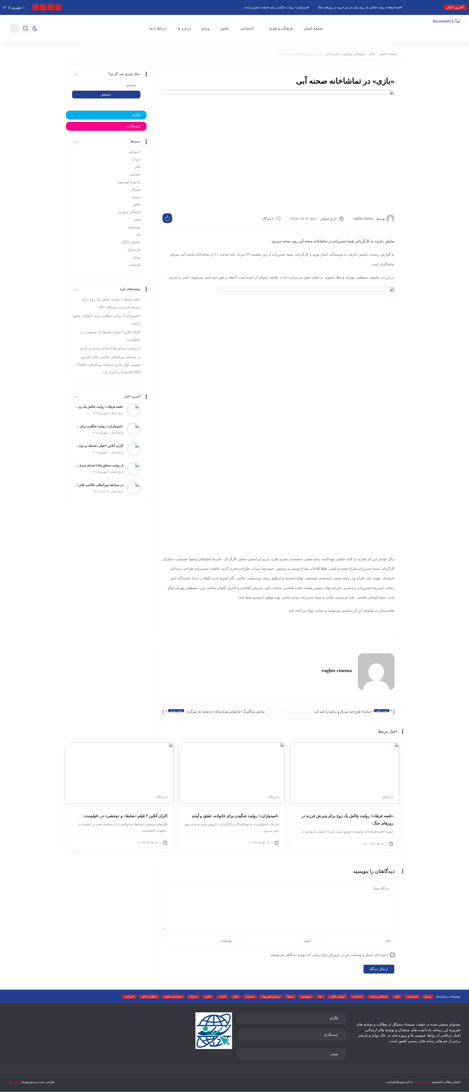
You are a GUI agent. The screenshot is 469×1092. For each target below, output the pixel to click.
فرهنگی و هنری (281, 28)
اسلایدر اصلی (149, 996)
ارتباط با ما (157, 28)
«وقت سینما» (422, 1082)
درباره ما (184, 28)
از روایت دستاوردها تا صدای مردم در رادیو (110, 348)
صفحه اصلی (313, 28)
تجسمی (134, 174)
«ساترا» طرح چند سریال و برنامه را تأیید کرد (343, 711)
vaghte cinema (363, 218)
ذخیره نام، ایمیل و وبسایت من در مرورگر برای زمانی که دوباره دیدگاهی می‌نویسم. (328, 955)
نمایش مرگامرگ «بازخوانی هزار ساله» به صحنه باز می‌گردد (225, 711)
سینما (136, 197)
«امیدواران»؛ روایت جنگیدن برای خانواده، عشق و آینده (294, 7)
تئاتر (372, 54)
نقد (138, 234)
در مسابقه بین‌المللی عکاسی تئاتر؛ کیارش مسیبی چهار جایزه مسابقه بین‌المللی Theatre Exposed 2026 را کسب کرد (108, 364)
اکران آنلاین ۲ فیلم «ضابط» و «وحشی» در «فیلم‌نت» (99, 446)
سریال (135, 189)
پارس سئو (15, 1082)
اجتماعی (246, 28)
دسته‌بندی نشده (173, 996)
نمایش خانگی (130, 242)
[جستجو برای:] (106, 85)
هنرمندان (332, 54)
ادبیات (136, 159)
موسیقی (134, 227)
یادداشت (134, 265)
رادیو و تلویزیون (129, 182)
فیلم (137, 219)
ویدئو (205, 28)
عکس (224, 28)
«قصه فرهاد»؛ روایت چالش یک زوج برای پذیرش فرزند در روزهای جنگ (377, 7)
